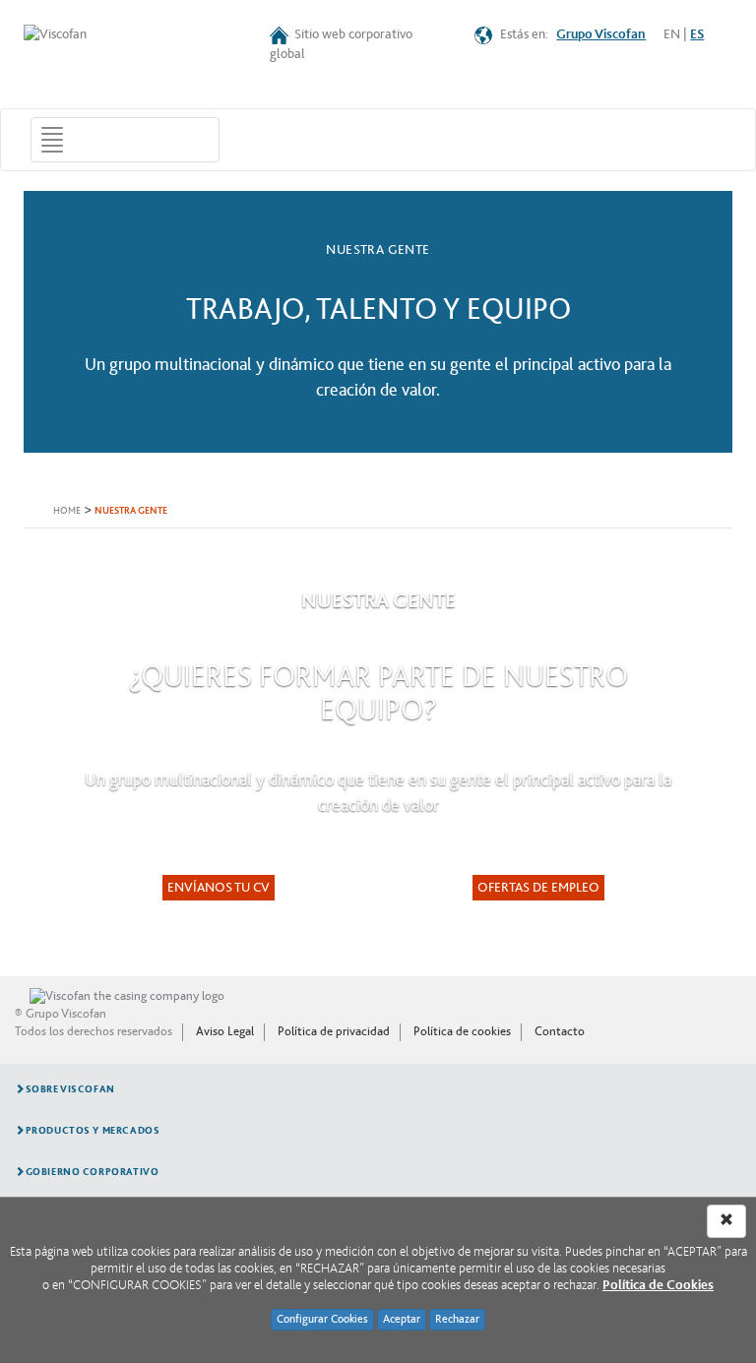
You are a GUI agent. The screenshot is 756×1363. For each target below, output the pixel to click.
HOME (67, 511)
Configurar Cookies (322, 1319)
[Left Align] (726, 1221)
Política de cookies (462, 1031)
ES (697, 34)
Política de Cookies (658, 1285)
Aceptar (401, 1319)
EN (671, 34)
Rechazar (457, 1319)
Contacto (560, 1031)
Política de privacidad (334, 1031)
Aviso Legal (225, 1031)
